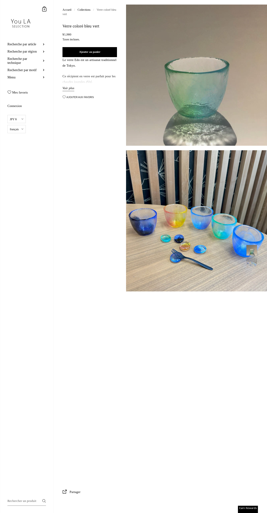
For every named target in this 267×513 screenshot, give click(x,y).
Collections (84, 9)
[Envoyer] (44, 501)
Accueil (66, 9)
